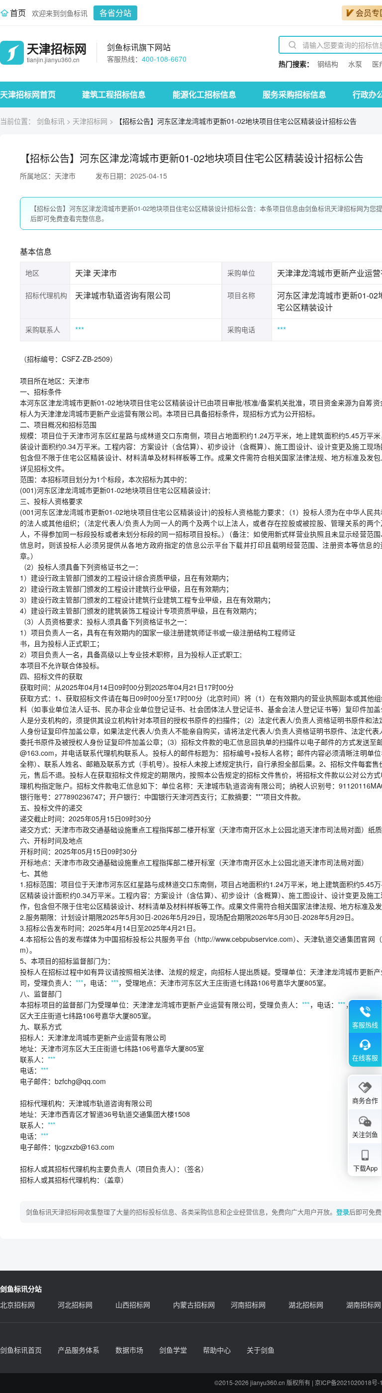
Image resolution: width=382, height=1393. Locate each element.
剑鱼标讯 (51, 121)
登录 (342, 1211)
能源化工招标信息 (204, 94)
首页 (18, 12)
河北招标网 (75, 1304)
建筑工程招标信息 (114, 94)
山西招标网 (132, 1304)
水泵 (355, 64)
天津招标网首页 (28, 94)
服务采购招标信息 (294, 94)
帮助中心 (217, 1350)
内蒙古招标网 (194, 1304)
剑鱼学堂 (173, 1350)
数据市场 (129, 1350)
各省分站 (115, 12)
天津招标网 (90, 121)
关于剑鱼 (261, 1350)
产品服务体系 (78, 1350)
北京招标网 (17, 1304)
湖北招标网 (305, 1304)
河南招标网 (248, 1304)
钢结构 (327, 64)
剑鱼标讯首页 (21, 1350)
